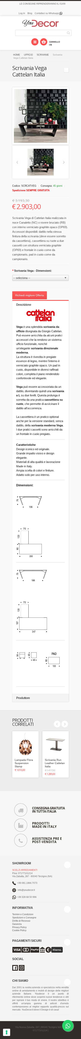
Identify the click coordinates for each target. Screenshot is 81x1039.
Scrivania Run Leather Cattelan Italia (55, 763)
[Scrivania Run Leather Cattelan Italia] (55, 744)
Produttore (23, 698)
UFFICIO (28, 54)
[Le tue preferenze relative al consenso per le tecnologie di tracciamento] (6, 1032)
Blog (30, 13)
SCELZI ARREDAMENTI (24, 870)
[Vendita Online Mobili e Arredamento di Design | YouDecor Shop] (40, 23)
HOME (16, 54)
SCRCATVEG (28, 185)
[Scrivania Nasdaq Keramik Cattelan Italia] (66, 69)
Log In (22, 13)
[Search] (69, 33)
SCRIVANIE (43, 54)
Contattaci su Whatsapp (47, 13)
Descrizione (23, 304)
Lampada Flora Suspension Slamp (24, 763)
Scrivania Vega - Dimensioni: (32, 270)
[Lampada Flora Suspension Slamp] (25, 744)
